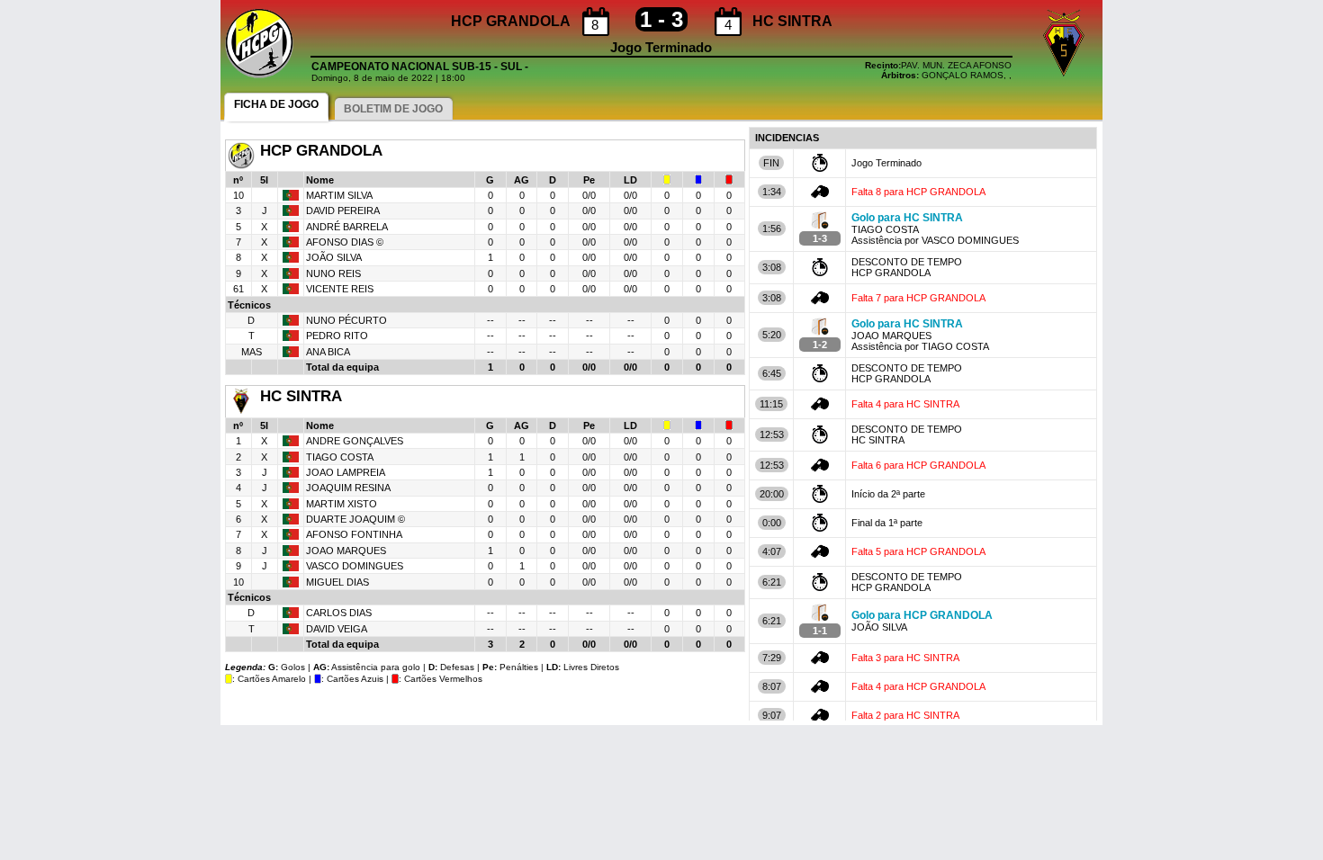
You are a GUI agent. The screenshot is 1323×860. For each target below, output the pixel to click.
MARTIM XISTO (341, 503)
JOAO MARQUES (346, 550)
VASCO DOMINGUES (354, 565)
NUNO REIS (333, 273)
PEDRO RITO (337, 335)
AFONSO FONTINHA (354, 534)
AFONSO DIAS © (344, 242)
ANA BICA (328, 351)
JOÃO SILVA (334, 257)
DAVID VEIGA (336, 628)
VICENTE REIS (340, 288)
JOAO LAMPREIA (345, 472)
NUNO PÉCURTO (346, 320)
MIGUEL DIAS (337, 582)
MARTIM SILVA (339, 195)
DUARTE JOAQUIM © (355, 519)
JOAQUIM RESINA (348, 487)
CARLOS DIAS (339, 612)
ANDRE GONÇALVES (354, 440)
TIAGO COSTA (340, 457)
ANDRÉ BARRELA (347, 226)
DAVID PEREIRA (343, 210)
